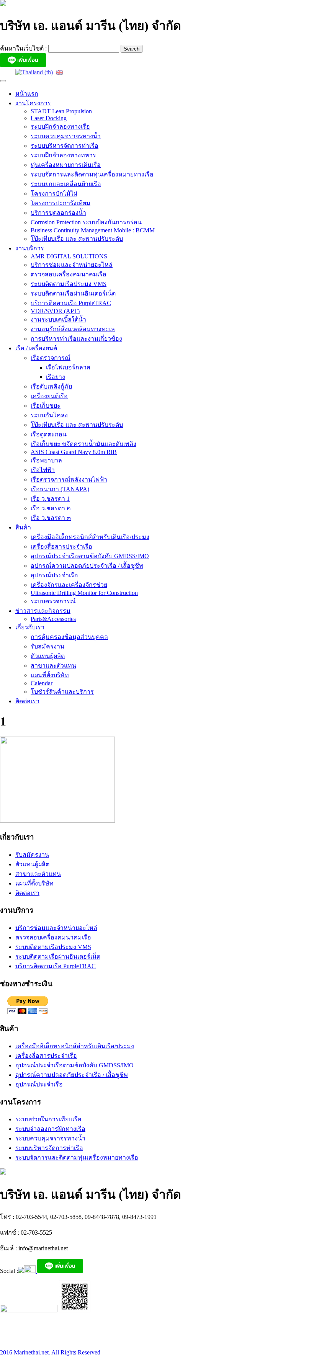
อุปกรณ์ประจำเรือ (54, 575)
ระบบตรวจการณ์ (53, 601)
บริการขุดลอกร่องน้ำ (58, 212)
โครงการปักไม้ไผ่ (54, 193)
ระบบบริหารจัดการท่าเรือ (64, 145)
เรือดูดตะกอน (49, 434)
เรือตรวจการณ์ (50, 358)
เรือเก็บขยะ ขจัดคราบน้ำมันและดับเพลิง (83, 444)
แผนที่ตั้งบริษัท (50, 675)
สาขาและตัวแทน (53, 665)
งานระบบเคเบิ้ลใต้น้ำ (58, 319)
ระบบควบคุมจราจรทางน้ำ (66, 136)
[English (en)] (59, 72)
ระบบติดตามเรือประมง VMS (68, 284)
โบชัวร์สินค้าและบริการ (62, 691)
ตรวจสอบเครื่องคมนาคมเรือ (68, 274)
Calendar (41, 683)
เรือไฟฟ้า (43, 470)
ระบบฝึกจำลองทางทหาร (63, 155)
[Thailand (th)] (34, 72)
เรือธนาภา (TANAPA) (60, 489)
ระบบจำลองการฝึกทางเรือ (50, 1129)
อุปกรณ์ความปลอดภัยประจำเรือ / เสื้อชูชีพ (87, 565)
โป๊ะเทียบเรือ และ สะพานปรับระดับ (77, 238)
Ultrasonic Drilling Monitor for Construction (84, 593)
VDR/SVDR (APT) (55, 311)
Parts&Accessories (53, 619)
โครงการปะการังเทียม (60, 203)
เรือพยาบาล (46, 460)
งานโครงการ (33, 103)
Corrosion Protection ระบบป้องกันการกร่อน (86, 222)
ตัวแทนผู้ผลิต (48, 656)
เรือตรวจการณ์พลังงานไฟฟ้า (69, 479)
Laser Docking (49, 118)
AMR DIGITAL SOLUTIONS (69, 256)
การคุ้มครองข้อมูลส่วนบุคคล (69, 637)
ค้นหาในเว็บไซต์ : (24, 48)
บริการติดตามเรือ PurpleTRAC (71, 303)
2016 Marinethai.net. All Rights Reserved (50, 1352)
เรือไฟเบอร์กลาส (68, 367)
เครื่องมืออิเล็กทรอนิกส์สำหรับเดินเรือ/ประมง (90, 537)
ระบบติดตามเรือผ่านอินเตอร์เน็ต (73, 293)
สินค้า (23, 527)
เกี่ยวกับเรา (29, 627)
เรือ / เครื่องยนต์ (36, 348)
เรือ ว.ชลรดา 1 (50, 498)
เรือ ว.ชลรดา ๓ (51, 518)
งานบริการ (29, 248)
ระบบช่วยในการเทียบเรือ (48, 1119)
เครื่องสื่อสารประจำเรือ (61, 546)
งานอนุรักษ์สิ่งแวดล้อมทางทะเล (73, 329)
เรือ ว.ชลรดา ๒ (51, 508)
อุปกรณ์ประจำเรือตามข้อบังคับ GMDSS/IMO (90, 556)
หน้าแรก (26, 93)
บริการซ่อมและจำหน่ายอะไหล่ (72, 264)
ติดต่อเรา (27, 701)
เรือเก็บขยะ (46, 405)
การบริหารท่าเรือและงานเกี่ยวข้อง (76, 338)
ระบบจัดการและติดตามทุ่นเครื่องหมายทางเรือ (92, 174)
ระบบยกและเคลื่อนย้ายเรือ (66, 184)
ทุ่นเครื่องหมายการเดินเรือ (66, 165)
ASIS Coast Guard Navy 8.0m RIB (74, 452)
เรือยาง (55, 377)
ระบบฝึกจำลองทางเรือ (60, 126)
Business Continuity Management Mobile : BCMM (93, 230)
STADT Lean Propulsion (61, 111)
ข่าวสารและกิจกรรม (42, 611)
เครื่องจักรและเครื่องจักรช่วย (69, 585)
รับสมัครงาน (47, 646)
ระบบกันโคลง (49, 415)
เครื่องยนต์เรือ (49, 396)
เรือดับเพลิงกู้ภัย (51, 386)
